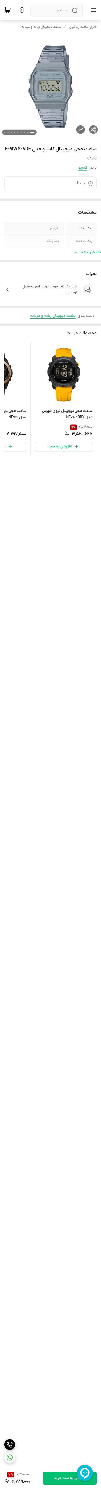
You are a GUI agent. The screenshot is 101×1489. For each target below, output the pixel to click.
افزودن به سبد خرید (70, 1478)
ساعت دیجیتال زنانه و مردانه (41, 27)
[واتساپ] (9, 1457)
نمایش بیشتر (90, 252)
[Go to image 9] (4, 132)
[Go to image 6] (14, 132)
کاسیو (82, 167)
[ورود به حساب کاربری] (22, 10)
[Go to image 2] (27, 132)
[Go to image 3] (24, 132)
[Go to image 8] (8, 132)
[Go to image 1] (32, 132)
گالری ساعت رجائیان (83, 27)
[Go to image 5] (17, 132)
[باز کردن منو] (92, 10)
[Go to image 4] (21, 132)
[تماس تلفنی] (9, 1444)
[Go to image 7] (11, 132)
